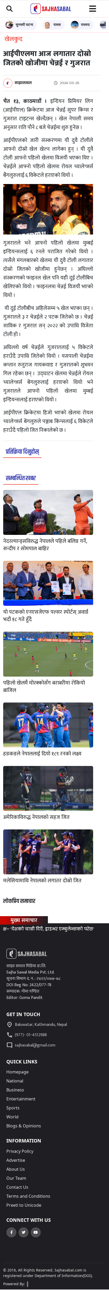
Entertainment (20, 1099)
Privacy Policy (19, 1151)
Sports (13, 1108)
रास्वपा (85, 24)
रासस (57, 24)
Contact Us (17, 1187)
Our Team (16, 1178)
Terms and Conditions (28, 1196)
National (14, 1081)
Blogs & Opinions (23, 1126)
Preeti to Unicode (23, 1205)
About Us (15, 1169)
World (12, 1117)
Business (15, 1090)
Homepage (17, 1072)
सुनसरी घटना (24, 24)
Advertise (15, 1160)
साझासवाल (23, 83)
